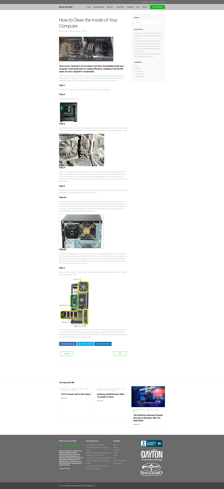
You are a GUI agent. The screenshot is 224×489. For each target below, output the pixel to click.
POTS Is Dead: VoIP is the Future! (144, 33)
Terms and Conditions (119, 460)
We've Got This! (65, 7)
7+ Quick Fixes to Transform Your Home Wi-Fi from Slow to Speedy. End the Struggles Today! (98, 460)
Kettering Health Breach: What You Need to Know (149, 36)
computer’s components (102, 78)
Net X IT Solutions (79, 389)
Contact (144, 7)
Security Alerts (139, 73)
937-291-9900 (144, 2)
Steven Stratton (76, 31)
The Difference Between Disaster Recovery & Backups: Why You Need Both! (148, 418)
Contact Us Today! (64, 468)
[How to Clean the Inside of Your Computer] (86, 49)
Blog (137, 7)
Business (138, 68)
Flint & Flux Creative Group (73, 485)
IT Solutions (120, 7)
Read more (64, 398)
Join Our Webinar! (98, 7)
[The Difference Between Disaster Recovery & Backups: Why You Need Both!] (148, 396)
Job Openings (139, 71)
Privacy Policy (117, 463)
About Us (109, 7)
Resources (130, 7)
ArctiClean (82, 261)
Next (120, 353)
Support (115, 453)
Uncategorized (140, 76)
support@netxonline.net (155, 2)
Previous (67, 353)
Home (89, 7)
